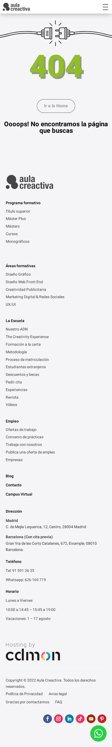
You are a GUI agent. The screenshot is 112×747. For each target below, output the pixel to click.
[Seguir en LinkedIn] (69, 718)
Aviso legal (58, 694)
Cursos (12, 234)
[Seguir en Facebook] (47, 718)
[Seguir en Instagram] (58, 718)
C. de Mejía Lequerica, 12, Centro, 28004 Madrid (46, 527)
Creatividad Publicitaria (26, 290)
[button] (100, 7)
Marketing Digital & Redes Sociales (35, 297)
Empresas (14, 460)
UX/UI (11, 304)
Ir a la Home (56, 106)
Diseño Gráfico (18, 274)
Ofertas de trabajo (21, 430)
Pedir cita (14, 382)
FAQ (58, 702)
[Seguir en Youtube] (91, 718)
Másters (13, 226)
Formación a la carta (23, 344)
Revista (12, 397)
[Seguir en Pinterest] (102, 718)
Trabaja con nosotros (24, 445)
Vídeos (11, 405)
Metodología (16, 352)
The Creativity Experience (27, 337)
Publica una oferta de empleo (30, 452)
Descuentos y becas (22, 375)
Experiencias (16, 390)
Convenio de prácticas (24, 437)
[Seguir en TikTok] (80, 718)
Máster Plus (16, 219)
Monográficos (17, 241)
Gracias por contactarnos (27, 702)
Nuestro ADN (17, 329)
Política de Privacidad (24, 694)
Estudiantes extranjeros (26, 367)
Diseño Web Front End (24, 282)
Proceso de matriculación (27, 360)
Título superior (18, 211)
